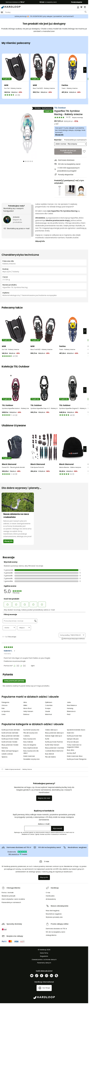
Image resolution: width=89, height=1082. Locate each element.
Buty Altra (70, 750)
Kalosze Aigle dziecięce (53, 736)
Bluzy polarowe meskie (10, 745)
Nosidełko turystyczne (31, 759)
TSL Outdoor (60, 108)
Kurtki (47, 739)
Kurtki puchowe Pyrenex (54, 742)
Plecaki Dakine (50, 757)
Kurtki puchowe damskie (11, 730)
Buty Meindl (49, 754)
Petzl (68, 714)
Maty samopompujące (10, 751)
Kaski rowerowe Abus (74, 756)
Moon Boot (27, 708)
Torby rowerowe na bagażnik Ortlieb (74, 746)
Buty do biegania (29, 745)
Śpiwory (4, 757)
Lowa (3, 714)
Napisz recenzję (77, 117)
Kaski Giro (70, 733)
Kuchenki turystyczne (31, 730)
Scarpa (47, 708)
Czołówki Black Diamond (54, 751)
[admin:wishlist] (84, 151)
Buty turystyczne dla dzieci (30, 752)
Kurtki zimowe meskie (9, 742)
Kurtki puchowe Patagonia (76, 759)
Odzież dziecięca (51, 730)
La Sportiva (6, 711)
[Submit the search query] (85, 12)
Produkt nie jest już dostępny (68, 151)
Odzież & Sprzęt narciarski (12, 769)
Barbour (26, 714)
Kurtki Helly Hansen (52, 745)
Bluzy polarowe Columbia (54, 748)
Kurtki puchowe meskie (10, 739)
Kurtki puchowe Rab (74, 736)
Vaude (47, 711)
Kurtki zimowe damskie (10, 733)
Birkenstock (71, 711)
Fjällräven (48, 702)
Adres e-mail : (44, 824)
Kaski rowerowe (29, 756)
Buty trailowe (28, 742)
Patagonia (5, 702)
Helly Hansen (28, 711)
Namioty (5, 748)
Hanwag (70, 708)
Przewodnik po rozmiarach (75, 140)
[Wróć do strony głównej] (3, 769)
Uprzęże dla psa (72, 739)
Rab (3, 708)
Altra (25, 702)
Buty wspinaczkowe (30, 748)
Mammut (48, 714)
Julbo (69, 702)
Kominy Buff (71, 753)
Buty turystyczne (29, 739)
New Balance (72, 705)
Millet (25, 705)
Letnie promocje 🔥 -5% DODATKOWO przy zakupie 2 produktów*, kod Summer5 (44, 16)
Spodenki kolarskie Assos (76, 730)
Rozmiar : (58, 140)
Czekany (26, 736)
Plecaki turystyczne (30, 733)
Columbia (48, 705)
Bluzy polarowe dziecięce (54, 733)
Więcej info (59, 135)
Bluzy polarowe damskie (10, 736)
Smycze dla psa (73, 742)
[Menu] (2, 12)
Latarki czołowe (7, 754)
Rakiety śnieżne (27, 769)
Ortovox (4, 705)
